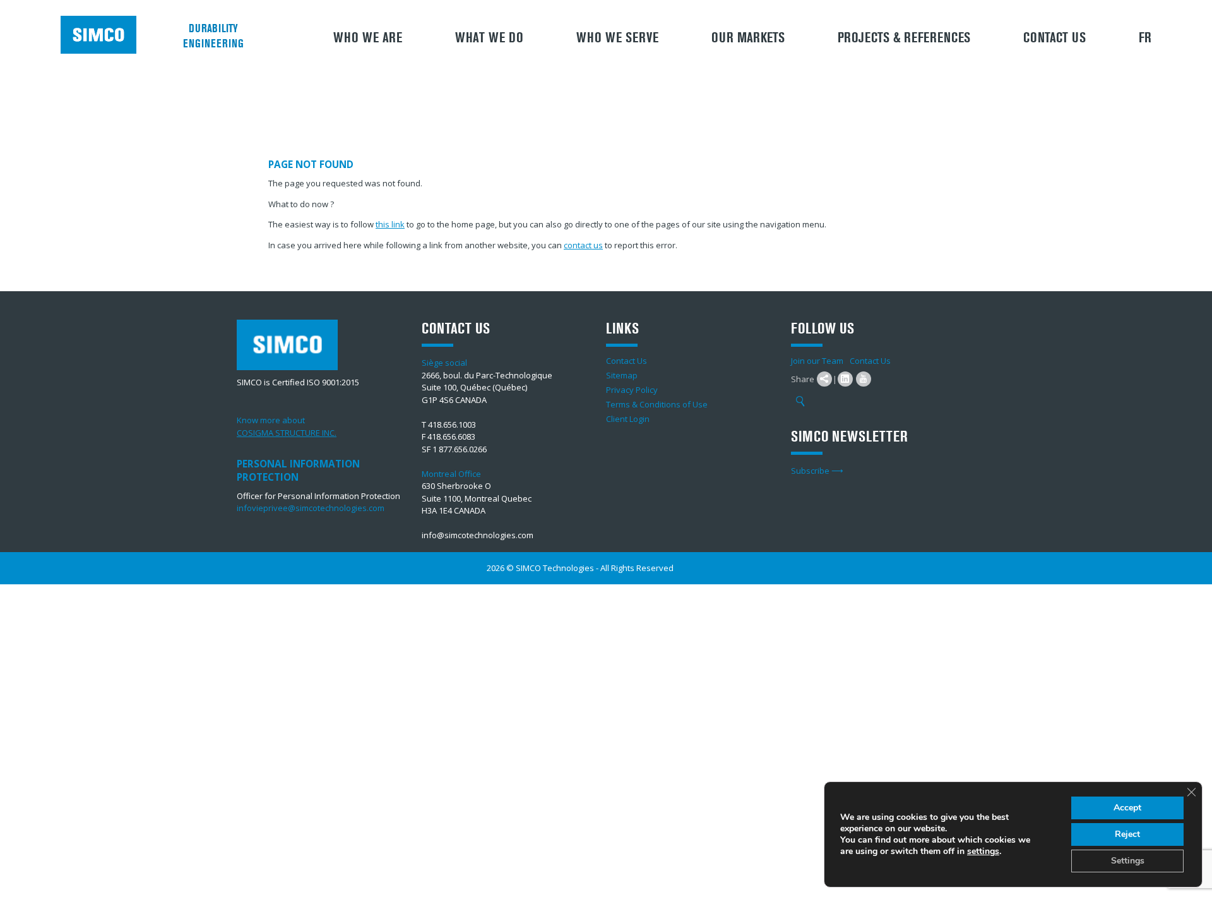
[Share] (824, 379)
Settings (1127, 861)
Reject (1127, 834)
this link (390, 224)
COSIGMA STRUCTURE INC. (286, 432)
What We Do (489, 38)
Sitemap (622, 375)
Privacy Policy (632, 389)
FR (1145, 38)
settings (983, 851)
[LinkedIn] (845, 379)
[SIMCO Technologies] (103, 35)
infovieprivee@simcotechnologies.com (310, 508)
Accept (1127, 808)
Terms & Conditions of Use (657, 404)
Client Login (628, 418)
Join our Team (817, 360)
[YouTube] (863, 379)
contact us (583, 245)
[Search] (800, 402)
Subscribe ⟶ (817, 470)
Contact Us (1054, 38)
